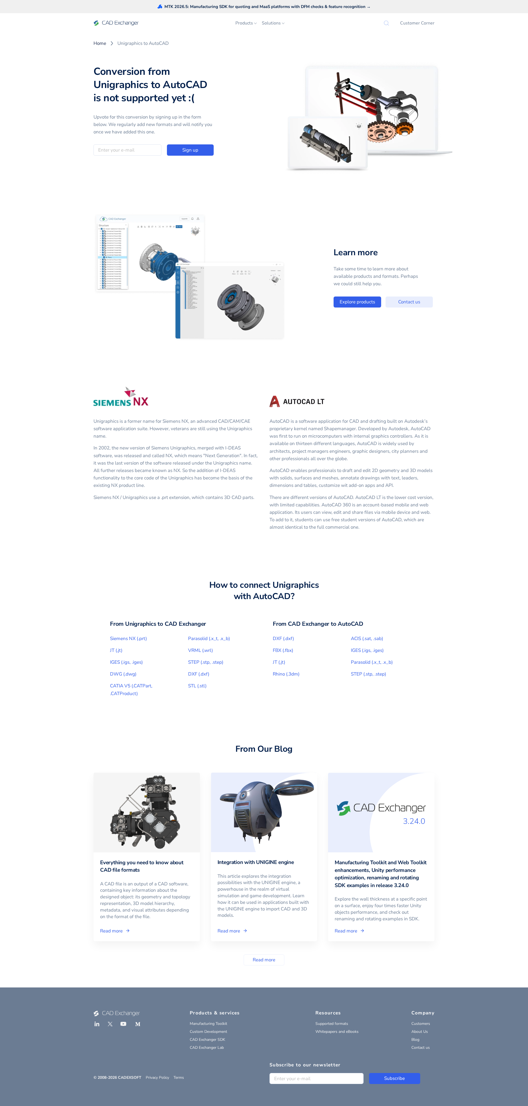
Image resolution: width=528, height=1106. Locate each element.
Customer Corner (417, 23)
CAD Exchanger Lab (207, 1047)
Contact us (409, 302)
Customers (420, 1023)
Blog (415, 1039)
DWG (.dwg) (123, 674)
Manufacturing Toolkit (208, 1023)
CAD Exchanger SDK (207, 1039)
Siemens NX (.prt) (128, 638)
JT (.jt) (116, 650)
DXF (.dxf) (198, 674)
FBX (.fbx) (283, 650)
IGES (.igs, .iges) (126, 662)
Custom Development (208, 1031)
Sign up (190, 150)
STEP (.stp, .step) (205, 662)
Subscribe (394, 1078)
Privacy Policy (157, 1077)
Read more (264, 960)
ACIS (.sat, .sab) (367, 638)
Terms (179, 1077)
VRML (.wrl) (200, 650)
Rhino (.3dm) (286, 674)
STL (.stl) (197, 686)
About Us (419, 1031)
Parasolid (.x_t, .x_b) (209, 638)
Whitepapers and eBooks (337, 1031)
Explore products (357, 302)
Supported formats (331, 1023)
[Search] (386, 23)
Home (100, 43)
